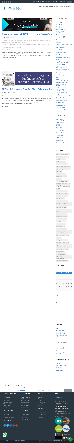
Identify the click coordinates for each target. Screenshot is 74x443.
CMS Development (25, 405)
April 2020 (58, 127)
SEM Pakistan (58, 221)
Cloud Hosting (6, 405)
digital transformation (43, 44)
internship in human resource (62, 195)
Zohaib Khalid (15, 37)
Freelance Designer (25, 416)
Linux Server (6, 407)
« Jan (57, 295)
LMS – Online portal (60, 64)
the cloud (19, 47)
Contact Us (40, 417)
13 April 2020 (6, 37)
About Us (40, 397)
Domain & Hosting (53, 6)
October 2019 (59, 137)
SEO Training (24, 417)
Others (57, 74)
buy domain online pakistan (61, 164)
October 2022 (59, 120)
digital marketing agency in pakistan (63, 166)
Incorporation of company (62, 57)
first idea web (58, 178)
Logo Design (59, 367)
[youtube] (10, 2)
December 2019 (59, 134)
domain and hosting (60, 174)
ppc (57, 213)
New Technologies (26, 40)
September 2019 (60, 139)
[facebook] (2, 2)
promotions (58, 79)
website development (61, 257)
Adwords (58, 22)
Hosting (57, 56)
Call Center (6, 414)
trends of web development (39, 40)
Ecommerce (25, 39)
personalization (22, 45)
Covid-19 (5, 39)
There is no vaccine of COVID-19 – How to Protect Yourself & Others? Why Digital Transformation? (27, 34)
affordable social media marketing (62, 154)
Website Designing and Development (9, 42)
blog (57, 26)
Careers (40, 400)
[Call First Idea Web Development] (70, 439)
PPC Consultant (63, 214)
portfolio (58, 77)
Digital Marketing (25, 400)
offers (57, 72)
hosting (58, 188)
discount (58, 39)
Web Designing (59, 332)
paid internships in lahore (61, 207)
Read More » (5, 60)
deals (57, 34)
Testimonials (41, 403)
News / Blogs (41, 398)
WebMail (49, 1)
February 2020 (59, 130)
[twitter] (4, 2)
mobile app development (16, 40)
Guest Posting (59, 54)
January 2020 (59, 132)
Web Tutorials (27, 94)
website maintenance (22, 42)
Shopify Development (61, 365)
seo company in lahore (60, 223)
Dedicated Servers (7, 402)
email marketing (60, 47)
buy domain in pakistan (60, 161)
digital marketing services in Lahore (63, 169)
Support (63, 1)
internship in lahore (60, 198)
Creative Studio (7, 416)
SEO (57, 85)
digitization (4, 45)
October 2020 (59, 122)
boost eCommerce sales (60, 159)
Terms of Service (8, 440)
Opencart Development (61, 368)
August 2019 (59, 140)
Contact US (69, 6)
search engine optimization (61, 218)
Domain (57, 41)
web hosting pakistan (60, 251)
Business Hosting (60, 347)
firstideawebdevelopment (63, 184)
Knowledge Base (42, 414)
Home (40, 6)
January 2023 (59, 119)
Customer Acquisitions (8, 417)
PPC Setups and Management (61, 216)
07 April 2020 (6, 92)
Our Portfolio (59, 76)
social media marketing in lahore (62, 235)
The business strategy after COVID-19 (29, 95)
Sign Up (68, 390)
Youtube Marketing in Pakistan (62, 260)
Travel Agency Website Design (62, 240)
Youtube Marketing (60, 109)
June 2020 (58, 124)
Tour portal (58, 237)
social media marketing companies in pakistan (61, 231)
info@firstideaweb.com (64, 312)
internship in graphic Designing (62, 193)
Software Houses (25, 414)
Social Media (59, 90)
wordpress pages (60, 105)
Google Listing (59, 51)
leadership (10, 45)
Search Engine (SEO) (25, 402)
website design (61, 254)
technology (29, 45)
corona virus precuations (10, 44)
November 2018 (59, 144)
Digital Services (19, 39)
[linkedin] (6, 2)
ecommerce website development (36, 39)
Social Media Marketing (61, 363)
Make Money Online (6, 40)
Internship (58, 59)
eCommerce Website (61, 330)
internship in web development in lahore (62, 204)
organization (16, 45)
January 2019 (59, 142)
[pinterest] (8, 2)
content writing (59, 31)
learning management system (63, 61)
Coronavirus (19, 44)
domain (59, 171)
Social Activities (41, 402)
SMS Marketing (59, 89)
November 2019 (59, 135)
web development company (62, 249)
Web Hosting (6, 397)
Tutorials (40, 416)
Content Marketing (60, 29)
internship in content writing (61, 191)
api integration (59, 24)
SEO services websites (60, 226)
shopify (57, 87)
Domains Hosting (60, 348)
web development (62, 246)
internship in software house (61, 200)
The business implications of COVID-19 (41, 45)
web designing (66, 242)
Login (70, 1)
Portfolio (62, 6)
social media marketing (61, 92)
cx (37, 44)
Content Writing (24, 403)
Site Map (23, 440)
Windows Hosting (7, 403)
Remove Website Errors (61, 80)
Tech (32, 40)
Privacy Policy (16, 440)
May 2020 (58, 125)
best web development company (62, 156)
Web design (58, 242)
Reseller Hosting (60, 352)
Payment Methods (60, 370)
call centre (58, 27)
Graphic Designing (60, 52)
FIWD (59, 186)
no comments (7, 49)
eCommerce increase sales (61, 176)
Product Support (42, 412)
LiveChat (56, 1)
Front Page (58, 49)
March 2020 (58, 129)
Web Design (23, 398)
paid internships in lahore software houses (63, 210)
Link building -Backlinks (61, 62)
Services (45, 6)
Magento (45, 39)
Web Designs (48, 40)
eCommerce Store (25, 407)
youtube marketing (60, 107)
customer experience (31, 44)
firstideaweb (62, 181)
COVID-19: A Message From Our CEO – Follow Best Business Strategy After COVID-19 (27, 89)
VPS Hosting (58, 353)
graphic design (66, 186)
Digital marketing (11, 39)
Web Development (25, 397)
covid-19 (25, 44)
